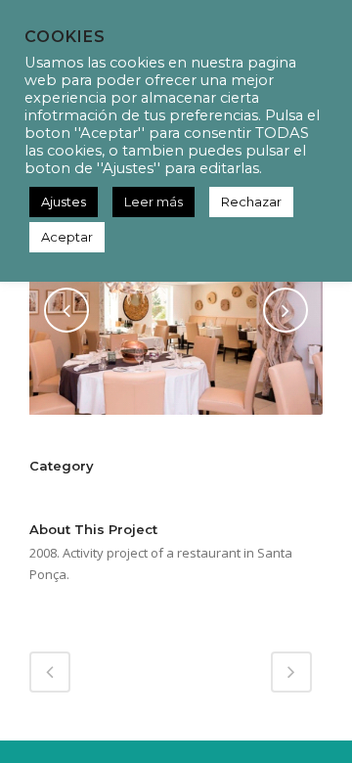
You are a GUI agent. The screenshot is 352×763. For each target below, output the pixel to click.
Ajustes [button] (63, 201)
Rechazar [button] (251, 201)
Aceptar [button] (67, 237)
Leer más (153, 201)
